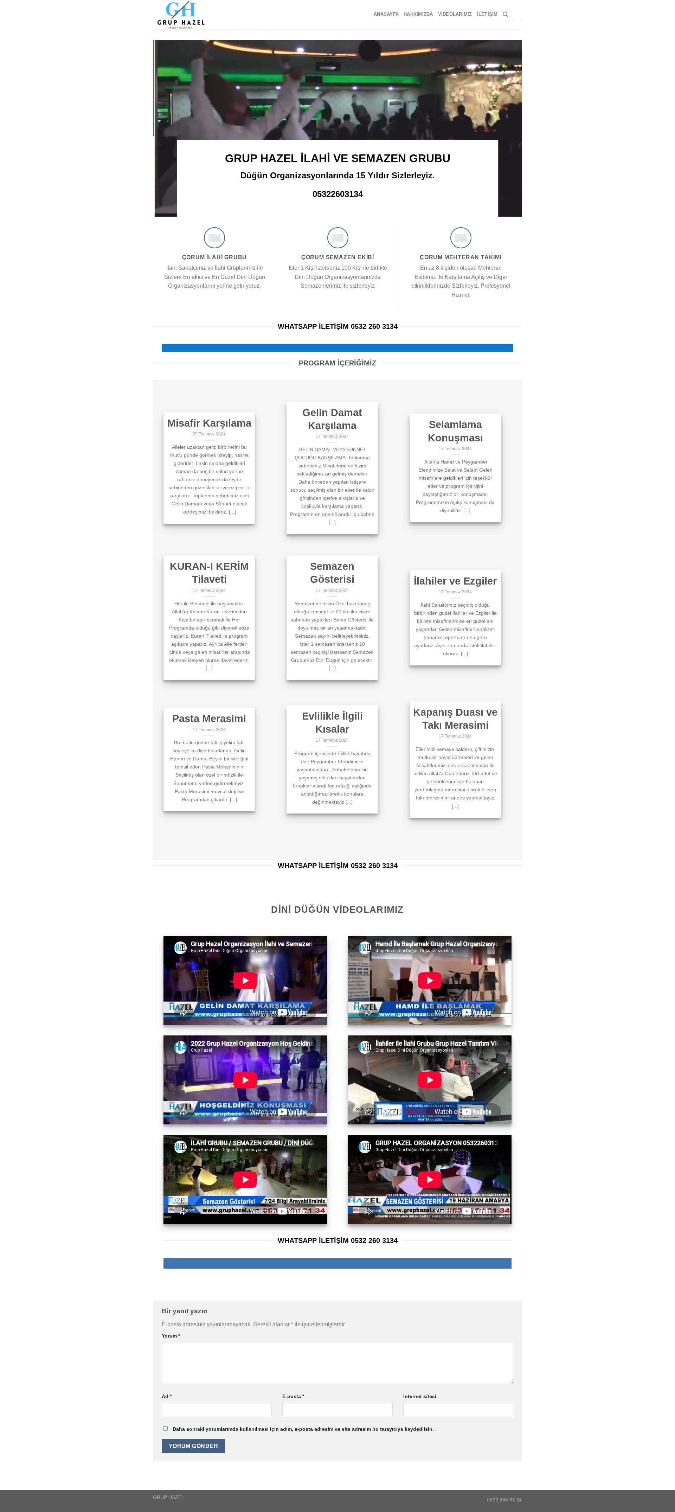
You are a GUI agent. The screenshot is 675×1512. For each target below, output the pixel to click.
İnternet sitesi (419, 1396)
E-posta (293, 1396)
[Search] (505, 14)
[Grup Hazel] (184, 14)
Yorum (171, 1336)
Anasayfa (386, 14)
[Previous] (169, 128)
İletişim (487, 14)
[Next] (506, 128)
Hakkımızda (418, 14)
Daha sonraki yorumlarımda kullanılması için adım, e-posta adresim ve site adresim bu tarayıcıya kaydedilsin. (303, 1429)
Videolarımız (455, 14)
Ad (167, 1396)
